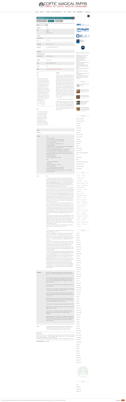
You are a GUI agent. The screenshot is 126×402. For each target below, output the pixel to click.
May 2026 (77, 235)
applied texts (79, 181)
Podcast (69, 11)
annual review (80, 179)
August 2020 (78, 317)
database (79, 191)
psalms (78, 222)
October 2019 (78, 339)
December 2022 (78, 274)
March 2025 (78, 255)
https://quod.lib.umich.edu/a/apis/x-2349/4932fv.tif (54, 69)
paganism (79, 218)
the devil (79, 226)
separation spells (85, 222)
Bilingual (79, 185)
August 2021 (78, 294)
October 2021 (78, 292)
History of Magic (79, 148)
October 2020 (78, 314)
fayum (84, 197)
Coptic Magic (78, 139)
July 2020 (77, 319)
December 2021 (78, 287)
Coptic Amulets (78, 127)
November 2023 (78, 269)
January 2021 (78, 307)
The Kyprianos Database (80, 164)
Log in (77, 384)
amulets (83, 175)
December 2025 (78, 246)
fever (78, 199)
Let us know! (47, 341)
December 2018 (78, 362)
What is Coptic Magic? (56, 11)
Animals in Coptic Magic (80, 121)
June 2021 (77, 298)
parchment (84, 218)
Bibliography (79, 11)
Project (41, 11)
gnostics (78, 203)
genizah (78, 201)
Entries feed (78, 386)
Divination (79, 197)
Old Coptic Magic (79, 157)
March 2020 (78, 328)
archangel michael (81, 183)
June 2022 (77, 280)
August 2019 (78, 344)
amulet (78, 175)
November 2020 (78, 312)
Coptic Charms (78, 130)
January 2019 (78, 360)
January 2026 (78, 244)
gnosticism (84, 201)
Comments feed (78, 388)
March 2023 (78, 271)
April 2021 (78, 303)
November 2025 (78, 249)
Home (37, 11)
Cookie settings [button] (118, 400)
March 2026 (78, 240)
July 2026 (77, 233)
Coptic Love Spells (79, 136)
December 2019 (78, 335)
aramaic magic (78, 123)
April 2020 (78, 326)
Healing (77, 145)
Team (74, 11)
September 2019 (78, 341)
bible (87, 183)
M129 (47, 27)
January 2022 (78, 285)
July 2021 (77, 296)
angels (78, 177)
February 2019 (78, 357)
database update (80, 193)
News (77, 155)
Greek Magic (78, 143)
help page (72, 338)
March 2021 (78, 305)
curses (85, 189)
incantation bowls (79, 150)
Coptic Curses (78, 132)
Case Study (78, 125)
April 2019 (78, 353)
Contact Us (87, 11)
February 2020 (78, 330)
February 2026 (78, 242)
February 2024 (78, 267)
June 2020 (77, 321)
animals (83, 177)
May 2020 (77, 323)
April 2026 (78, 237)
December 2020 (78, 310)
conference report (80, 187)
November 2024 (78, 262)
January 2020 (78, 332)
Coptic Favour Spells (79, 134)
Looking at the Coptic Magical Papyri (82, 152)
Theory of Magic (78, 168)
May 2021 (77, 301)
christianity (85, 185)
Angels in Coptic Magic (80, 118)
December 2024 (78, 260)
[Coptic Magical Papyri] (63, 4)
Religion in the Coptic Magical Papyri (82, 161)
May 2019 (77, 350)
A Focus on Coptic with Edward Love (82, 75)
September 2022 (78, 276)
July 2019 (77, 346)
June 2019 (77, 348)
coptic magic (79, 189)
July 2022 (77, 278)
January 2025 (78, 258)
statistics (84, 224)
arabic (85, 181)
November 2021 (78, 289)
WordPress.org (78, 391)
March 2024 (78, 264)
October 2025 (78, 251)
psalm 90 (83, 220)
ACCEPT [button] (123, 400)
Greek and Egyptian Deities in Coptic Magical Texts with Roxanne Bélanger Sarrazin (82, 66)
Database (48, 11)
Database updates (79, 141)
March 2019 (78, 355)
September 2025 (78, 253)
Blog (65, 11)
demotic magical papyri (81, 195)
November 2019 (78, 337)
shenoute (79, 224)
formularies (83, 199)
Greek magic (84, 203)
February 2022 (78, 283)
